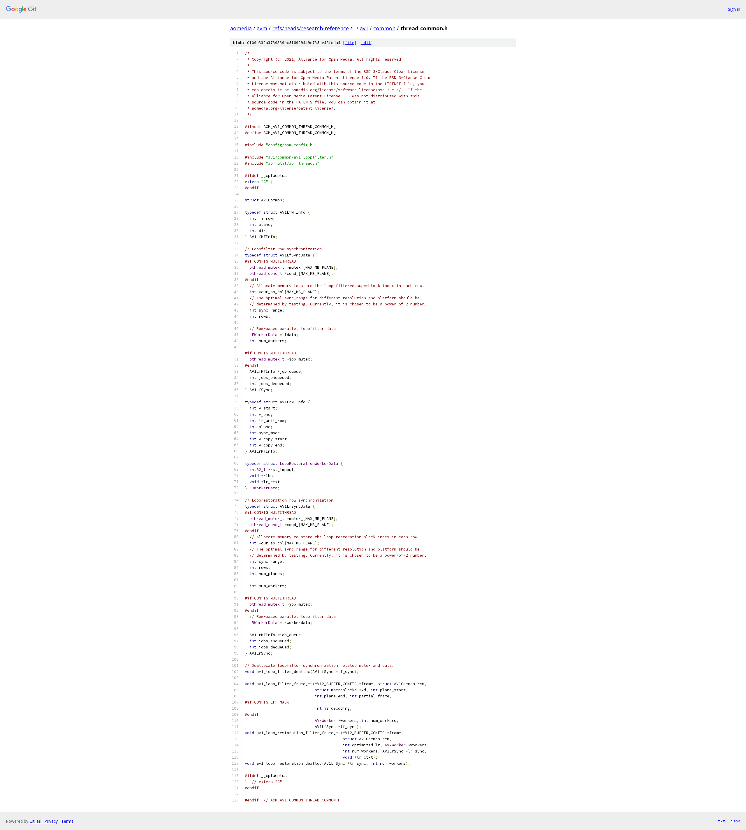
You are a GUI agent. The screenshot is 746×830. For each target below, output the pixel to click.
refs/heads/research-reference (310, 28)
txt (721, 821)
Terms (67, 821)
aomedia (241, 28)
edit (366, 42)
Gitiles (35, 821)
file (349, 42)
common (384, 28)
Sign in (734, 9)
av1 (364, 28)
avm (262, 28)
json (735, 821)
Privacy (51, 821)
